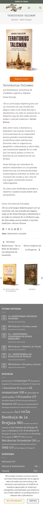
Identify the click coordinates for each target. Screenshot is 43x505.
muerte (15, 434)
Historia (9, 404)
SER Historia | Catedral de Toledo (24, 347)
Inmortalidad (32, 404)
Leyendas (6, 428)
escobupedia (9, 397)
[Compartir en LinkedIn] (18, 229)
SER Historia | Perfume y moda (22, 327)
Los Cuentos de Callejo (24, 428)
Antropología (8, 381)
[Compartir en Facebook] (6, 229)
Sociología (14, 444)
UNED (7, 448)
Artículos (6, 462)
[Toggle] (39, 466)
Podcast (5, 471)
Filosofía (27, 397)
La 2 (20, 412)
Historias (21, 404)
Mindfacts (32, 431)
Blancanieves (16, 384)
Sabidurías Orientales (19, 441)
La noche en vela (30, 423)
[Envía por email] (12, 229)
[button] (28, 8)
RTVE (24, 437)
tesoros (32, 444)
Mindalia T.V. (18, 431)
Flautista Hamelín (10, 401)
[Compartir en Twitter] (9, 229)
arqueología (22, 381)
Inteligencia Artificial (11, 407)
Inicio (14, 20)
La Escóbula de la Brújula (16, 417)
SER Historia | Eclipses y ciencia (24, 365)
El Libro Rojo (32, 393)
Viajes (31, 448)
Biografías (6, 384)
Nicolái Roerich (25, 434)
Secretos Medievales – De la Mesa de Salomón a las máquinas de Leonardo (11, 248)
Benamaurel (35, 381)
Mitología (6, 434)
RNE (17, 437)
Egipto (24, 388)
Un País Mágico (20, 448)
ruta (29, 437)
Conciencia (11, 388)
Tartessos (24, 444)
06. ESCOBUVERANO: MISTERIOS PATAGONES (22, 318)
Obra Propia (26, 20)
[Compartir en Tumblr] (21, 229)
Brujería (27, 384)
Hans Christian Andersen (27, 400)
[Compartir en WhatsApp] (3, 229)
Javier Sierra (26, 407)
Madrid (5, 431)
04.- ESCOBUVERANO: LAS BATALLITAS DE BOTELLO (20, 356)
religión (8, 437)
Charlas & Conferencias (13, 466)
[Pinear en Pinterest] (15, 229)
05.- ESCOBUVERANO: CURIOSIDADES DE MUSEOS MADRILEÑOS (20, 336)
